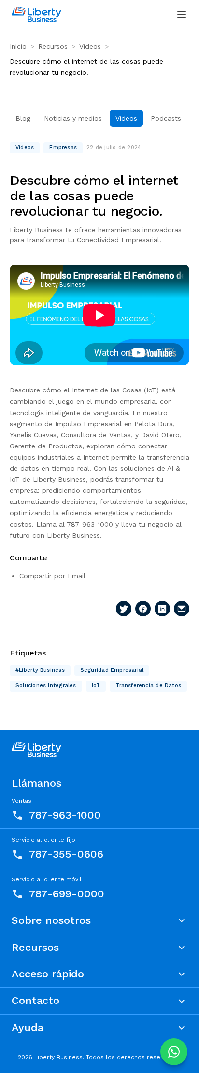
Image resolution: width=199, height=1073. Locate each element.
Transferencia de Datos (148, 686)
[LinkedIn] (162, 608)
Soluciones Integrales (45, 686)
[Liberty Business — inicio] (36, 749)
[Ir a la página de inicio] (36, 14)
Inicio (18, 46)
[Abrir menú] (181, 14)
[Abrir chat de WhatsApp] (173, 1051)
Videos (90, 46)
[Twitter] (123, 608)
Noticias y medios (73, 118)
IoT (96, 686)
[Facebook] (143, 608)
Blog (22, 118)
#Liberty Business (40, 670)
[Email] (181, 608)
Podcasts (166, 118)
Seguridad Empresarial (112, 670)
